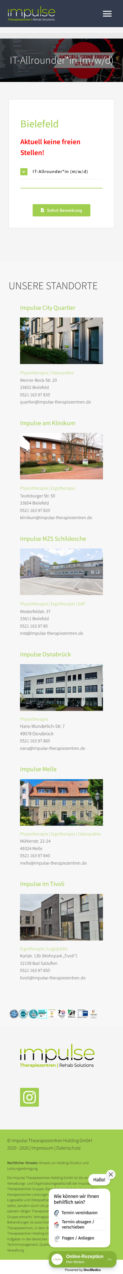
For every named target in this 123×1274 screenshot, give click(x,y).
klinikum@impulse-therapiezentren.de (56, 518)
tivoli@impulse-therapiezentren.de (53, 978)
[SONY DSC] (61, 319)
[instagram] (29, 1097)
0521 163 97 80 (34, 626)
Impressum (42, 1148)
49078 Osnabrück (36, 733)
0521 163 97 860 (35, 741)
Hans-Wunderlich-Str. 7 (42, 726)
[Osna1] (61, 666)
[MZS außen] (61, 550)
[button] (61, 171)
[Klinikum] (61, 435)
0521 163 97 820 (35, 510)
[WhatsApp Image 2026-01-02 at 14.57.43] (61, 896)
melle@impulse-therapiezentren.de (53, 863)
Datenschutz (68, 1148)
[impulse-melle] (61, 781)
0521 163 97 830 (35, 395)
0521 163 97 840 (35, 856)
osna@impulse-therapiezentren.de (52, 748)
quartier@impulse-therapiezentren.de (55, 402)
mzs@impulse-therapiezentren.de (51, 633)
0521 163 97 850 (35, 970)
